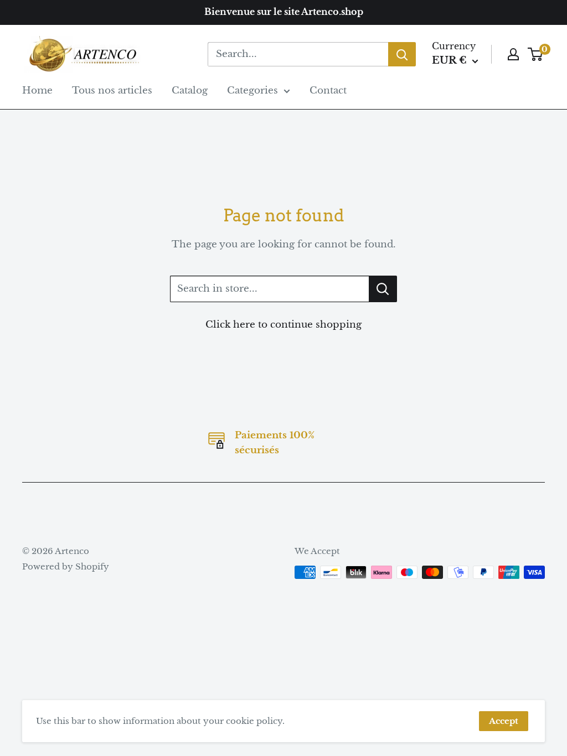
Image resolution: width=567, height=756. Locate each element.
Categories (252, 90)
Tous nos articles (112, 90)
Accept (503, 721)
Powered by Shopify (65, 566)
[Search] (402, 54)
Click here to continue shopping (283, 324)
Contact (328, 90)
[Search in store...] (383, 289)
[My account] (513, 54)
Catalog (190, 90)
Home (37, 90)
